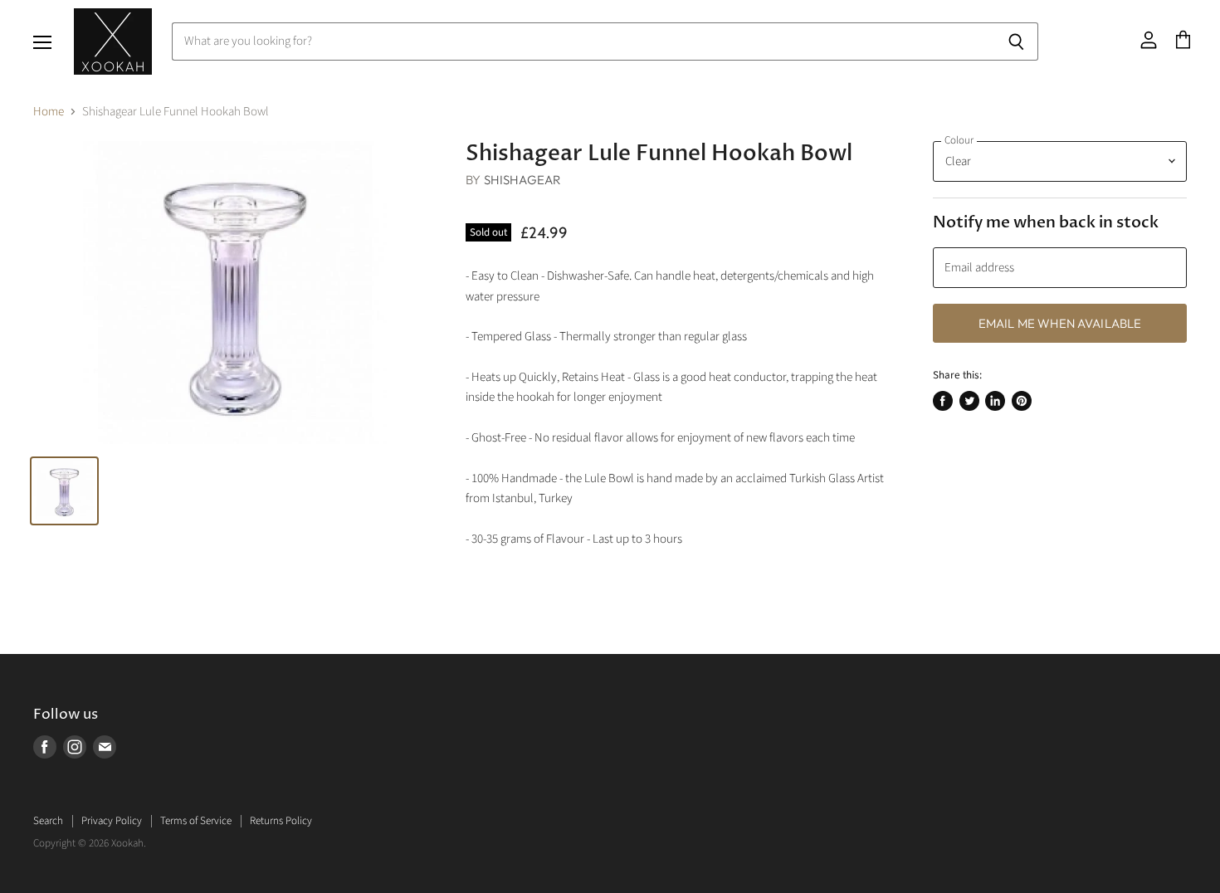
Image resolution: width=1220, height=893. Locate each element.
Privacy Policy (111, 820)
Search (48, 820)
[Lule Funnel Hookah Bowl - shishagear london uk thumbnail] (64, 491)
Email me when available (1059, 323)
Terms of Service (196, 820)
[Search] (1016, 41)
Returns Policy (281, 820)
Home (48, 112)
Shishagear (523, 180)
